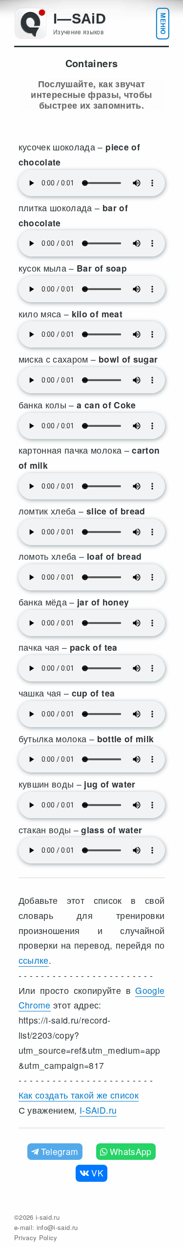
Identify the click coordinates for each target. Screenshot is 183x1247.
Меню (163, 23)
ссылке (34, 960)
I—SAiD (79, 18)
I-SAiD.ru (98, 1110)
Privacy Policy (36, 1237)
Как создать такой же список (79, 1095)
